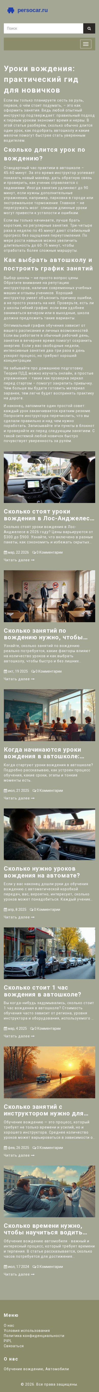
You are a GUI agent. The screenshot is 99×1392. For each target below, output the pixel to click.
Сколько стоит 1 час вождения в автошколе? (42, 991)
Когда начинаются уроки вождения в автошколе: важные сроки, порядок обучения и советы (42, 753)
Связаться (14, 1346)
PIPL (8, 1341)
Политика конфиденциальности (34, 1336)
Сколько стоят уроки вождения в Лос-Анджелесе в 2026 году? (48, 515)
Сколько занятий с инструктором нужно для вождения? (44, 1110)
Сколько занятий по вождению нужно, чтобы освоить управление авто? (45, 634)
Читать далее (17, 560)
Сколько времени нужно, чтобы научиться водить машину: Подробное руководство (43, 1229)
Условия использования (27, 1331)
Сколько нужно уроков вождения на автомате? (42, 872)
